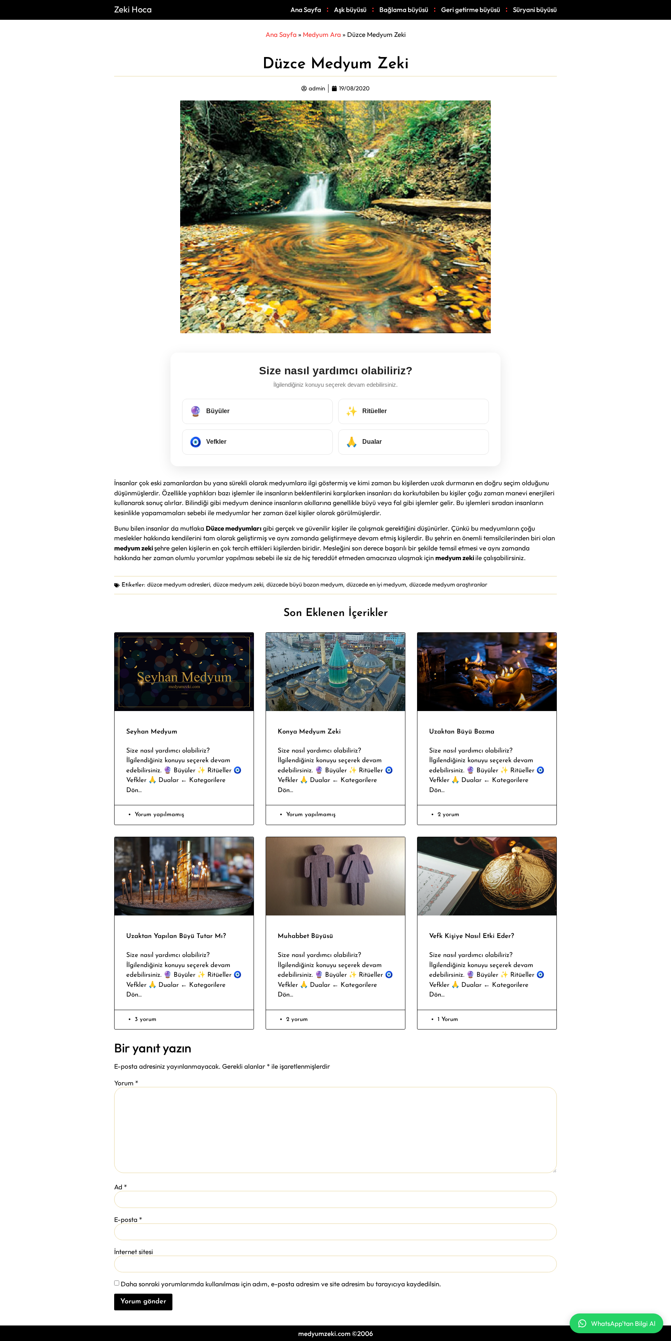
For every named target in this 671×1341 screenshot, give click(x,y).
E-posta (128, 1219)
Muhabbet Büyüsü (305, 936)
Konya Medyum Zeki (309, 731)
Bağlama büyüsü (403, 9)
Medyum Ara (322, 34)
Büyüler (209, 411)
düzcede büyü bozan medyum (304, 584)
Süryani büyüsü (535, 9)
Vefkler (207, 441)
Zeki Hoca (133, 9)
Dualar (364, 441)
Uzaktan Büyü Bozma (461, 731)
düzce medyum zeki (238, 584)
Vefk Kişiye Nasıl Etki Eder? (471, 936)
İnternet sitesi (133, 1251)
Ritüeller (366, 411)
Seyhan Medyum (151, 731)
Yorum (126, 1083)
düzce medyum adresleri (178, 584)
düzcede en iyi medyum (376, 584)
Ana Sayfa (305, 9)
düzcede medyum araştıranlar (448, 584)
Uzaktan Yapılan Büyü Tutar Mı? (176, 936)
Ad (120, 1187)
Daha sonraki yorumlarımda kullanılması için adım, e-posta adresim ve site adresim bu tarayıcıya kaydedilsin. (281, 1283)
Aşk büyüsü (350, 9)
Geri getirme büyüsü (470, 9)
